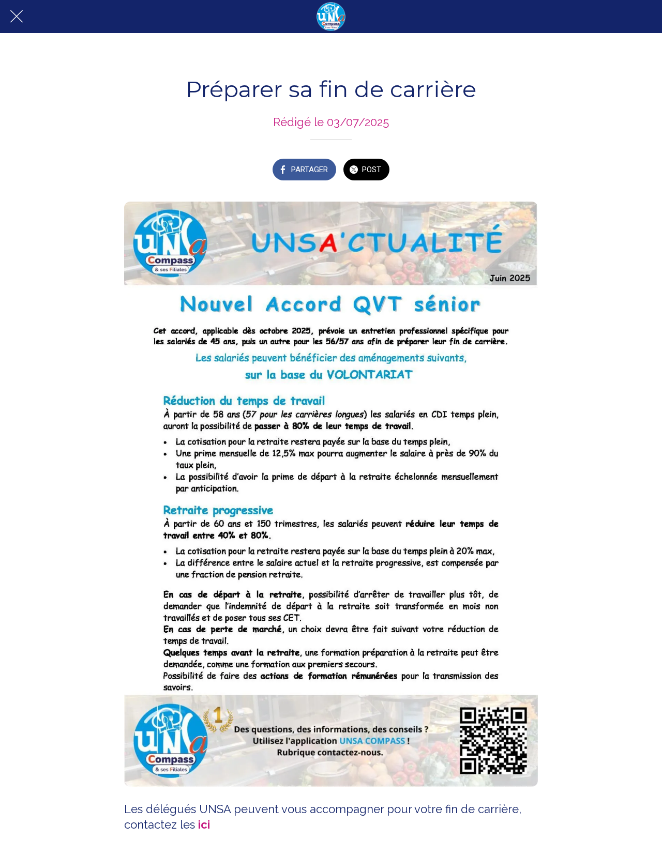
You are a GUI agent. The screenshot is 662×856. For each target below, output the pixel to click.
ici (204, 824)
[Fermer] (16, 16)
